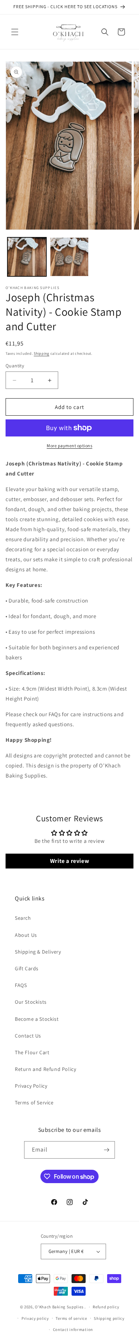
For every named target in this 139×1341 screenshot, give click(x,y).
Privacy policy (35, 1318)
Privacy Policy (31, 1085)
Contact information (73, 1329)
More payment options (69, 445)
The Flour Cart (32, 1052)
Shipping (41, 353)
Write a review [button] (69, 861)
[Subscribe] (106, 1150)
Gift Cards (27, 968)
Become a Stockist (37, 1019)
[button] (15, 32)
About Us (26, 935)
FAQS (21, 985)
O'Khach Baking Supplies (59, 1306)
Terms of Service (34, 1102)
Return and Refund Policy (45, 1069)
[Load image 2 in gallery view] (69, 256)
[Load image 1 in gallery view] (26, 256)
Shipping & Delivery (38, 951)
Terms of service (71, 1318)
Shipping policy (109, 1318)
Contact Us (28, 1035)
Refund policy (106, 1306)
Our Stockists (31, 1002)
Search (23, 918)
